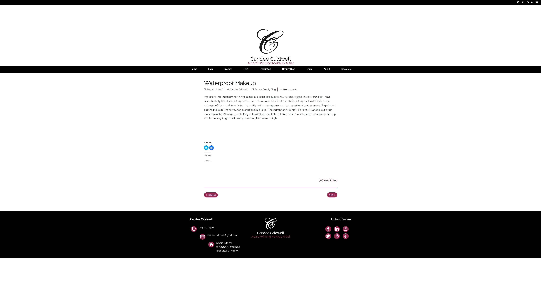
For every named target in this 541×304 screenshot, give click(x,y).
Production (265, 69)
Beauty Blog (288, 69)
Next (331, 195)
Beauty (258, 89)
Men (210, 69)
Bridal (309, 69)
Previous (212, 195)
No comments (290, 89)
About (327, 69)
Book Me (346, 69)
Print (246, 69)
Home (193, 69)
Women (228, 69)
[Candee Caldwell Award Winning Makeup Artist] (271, 19)
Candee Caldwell (239, 89)
